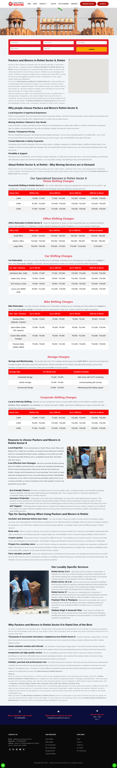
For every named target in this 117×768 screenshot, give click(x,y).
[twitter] (16, 749)
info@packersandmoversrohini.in (58, 718)
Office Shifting (49, 742)
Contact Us (80, 745)
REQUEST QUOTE (88, 4)
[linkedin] (13, 749)
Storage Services (50, 750)
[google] (20, 749)
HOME (29, 3)
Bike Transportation (50, 748)
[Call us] (3, 765)
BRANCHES (74, 3)
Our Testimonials (81, 750)
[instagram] (23, 749)
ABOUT (35, 3)
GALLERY (53, 3)
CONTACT (103, 4)
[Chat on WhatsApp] (114, 765)
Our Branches (55, 24)
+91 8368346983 (19, 718)
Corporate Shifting (50, 753)
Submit (91, 49)
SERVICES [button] (42, 3)
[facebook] (9, 749)
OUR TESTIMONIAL (63, 3)
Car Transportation (50, 745)
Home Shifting (49, 739)
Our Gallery (80, 748)
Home (43, 24)
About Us (79, 742)
